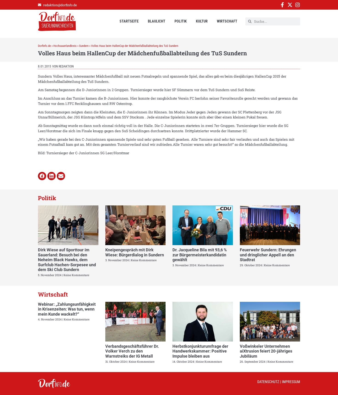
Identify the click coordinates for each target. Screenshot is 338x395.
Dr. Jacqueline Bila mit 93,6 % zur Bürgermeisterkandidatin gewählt (199, 254)
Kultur (202, 21)
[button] (42, 176)
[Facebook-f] (282, 4)
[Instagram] (297, 4)
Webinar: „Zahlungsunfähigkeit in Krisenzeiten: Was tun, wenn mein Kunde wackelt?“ (67, 309)
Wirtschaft (227, 21)
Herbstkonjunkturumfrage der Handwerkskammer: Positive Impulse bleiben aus (200, 351)
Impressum (291, 382)
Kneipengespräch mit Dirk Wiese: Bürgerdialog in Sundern (134, 252)
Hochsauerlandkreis (65, 46)
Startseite (129, 21)
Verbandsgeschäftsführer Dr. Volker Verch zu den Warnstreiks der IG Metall (132, 351)
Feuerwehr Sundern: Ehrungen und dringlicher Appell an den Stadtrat (268, 254)
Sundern (84, 46)
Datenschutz (268, 382)
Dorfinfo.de (44, 46)
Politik (181, 21)
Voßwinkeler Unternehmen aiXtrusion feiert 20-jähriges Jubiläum (266, 351)
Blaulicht (156, 21)
